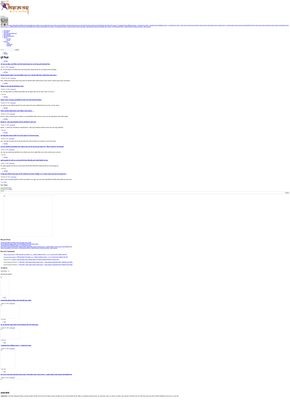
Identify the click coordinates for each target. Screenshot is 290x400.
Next (5, 182)
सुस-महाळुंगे (6, 32)
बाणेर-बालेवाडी (7, 30)
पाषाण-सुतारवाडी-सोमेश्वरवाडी (10, 33)
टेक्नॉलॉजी (9, 45)
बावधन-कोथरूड (7, 34)
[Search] (1, 48)
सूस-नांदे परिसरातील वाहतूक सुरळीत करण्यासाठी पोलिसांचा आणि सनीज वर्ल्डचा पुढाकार (98, 25)
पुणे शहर (8, 40)
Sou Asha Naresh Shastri (9, 257)
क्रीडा (8, 43)
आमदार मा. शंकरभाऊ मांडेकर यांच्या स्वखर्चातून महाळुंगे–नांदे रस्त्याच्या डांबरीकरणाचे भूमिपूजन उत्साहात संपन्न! (35, 259)
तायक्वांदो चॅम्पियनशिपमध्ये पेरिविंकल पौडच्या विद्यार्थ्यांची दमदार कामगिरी (23, 25)
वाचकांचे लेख (9, 44)
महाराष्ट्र (5, 37)
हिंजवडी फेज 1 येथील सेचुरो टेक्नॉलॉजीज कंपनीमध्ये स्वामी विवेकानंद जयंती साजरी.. (18, 122)
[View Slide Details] (28, 236)
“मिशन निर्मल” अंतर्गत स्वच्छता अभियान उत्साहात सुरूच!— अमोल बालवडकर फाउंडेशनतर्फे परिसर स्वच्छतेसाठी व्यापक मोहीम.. (46, 262)
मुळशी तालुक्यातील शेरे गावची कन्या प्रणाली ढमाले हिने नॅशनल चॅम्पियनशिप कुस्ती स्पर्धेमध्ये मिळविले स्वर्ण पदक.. (24, 160)
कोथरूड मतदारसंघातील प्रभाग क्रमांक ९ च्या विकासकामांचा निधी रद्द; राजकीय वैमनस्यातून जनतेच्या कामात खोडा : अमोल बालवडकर (122, 26)
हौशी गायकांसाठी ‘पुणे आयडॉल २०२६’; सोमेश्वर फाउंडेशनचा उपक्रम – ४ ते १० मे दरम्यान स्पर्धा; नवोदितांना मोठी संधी (41, 254)
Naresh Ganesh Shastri (9, 254)
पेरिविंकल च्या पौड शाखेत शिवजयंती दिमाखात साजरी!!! (12, 86)
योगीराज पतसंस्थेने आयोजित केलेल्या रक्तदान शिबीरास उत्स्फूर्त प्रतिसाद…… (17, 111)
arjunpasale (11, 67)
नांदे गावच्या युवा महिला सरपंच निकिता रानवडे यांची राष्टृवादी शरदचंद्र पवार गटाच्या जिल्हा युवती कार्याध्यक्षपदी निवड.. (25, 64)
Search (2, 190)
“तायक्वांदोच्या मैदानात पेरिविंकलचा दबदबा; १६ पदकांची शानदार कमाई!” (164, 25)
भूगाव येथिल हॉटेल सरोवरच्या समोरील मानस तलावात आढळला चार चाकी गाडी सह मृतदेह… (20, 135)
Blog (5, 297)
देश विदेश (6, 41)
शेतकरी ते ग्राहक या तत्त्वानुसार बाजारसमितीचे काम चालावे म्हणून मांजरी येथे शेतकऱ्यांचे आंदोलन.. (21, 100)
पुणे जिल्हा (9, 39)
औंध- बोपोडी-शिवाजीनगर (9, 36)
